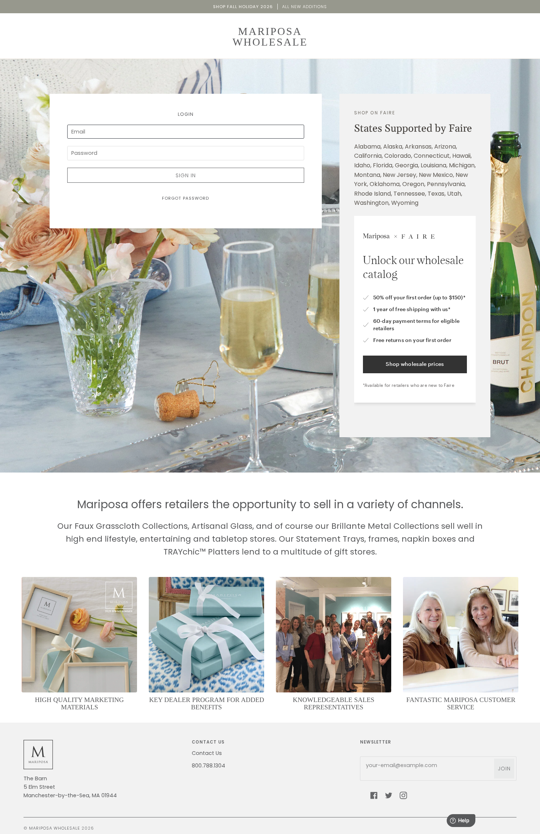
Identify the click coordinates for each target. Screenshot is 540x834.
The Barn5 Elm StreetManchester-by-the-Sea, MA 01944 (70, 787)
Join (504, 768)
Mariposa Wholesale (54, 828)
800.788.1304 (208, 765)
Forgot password (185, 198)
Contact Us (207, 753)
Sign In (186, 175)
